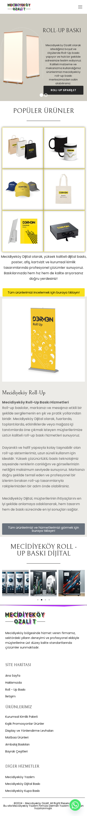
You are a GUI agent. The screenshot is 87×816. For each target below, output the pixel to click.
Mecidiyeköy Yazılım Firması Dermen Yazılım (40, 806)
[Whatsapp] (75, 805)
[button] (7, 583)
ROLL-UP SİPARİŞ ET (63, 90)
